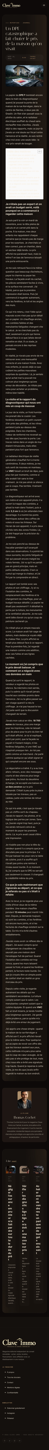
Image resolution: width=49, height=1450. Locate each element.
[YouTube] (20, 1441)
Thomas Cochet (24, 1117)
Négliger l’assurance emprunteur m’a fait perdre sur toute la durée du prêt (10, 1223)
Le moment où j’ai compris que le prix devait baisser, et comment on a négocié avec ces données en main (24, 182)
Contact (10, 1382)
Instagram (11, 1413)
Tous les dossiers (14, 1377)
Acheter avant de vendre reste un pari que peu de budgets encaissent (38, 1220)
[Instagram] (5, 1441)
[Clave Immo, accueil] (11, 5)
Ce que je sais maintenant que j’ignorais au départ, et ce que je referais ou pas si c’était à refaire (24, 193)
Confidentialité (12, 1393)
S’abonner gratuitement (16, 1408)
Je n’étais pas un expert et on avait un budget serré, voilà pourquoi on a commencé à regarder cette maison (22, 160)
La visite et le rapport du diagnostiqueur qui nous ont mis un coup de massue (24, 171)
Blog (24, 57)
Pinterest (10, 1418)
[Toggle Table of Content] (38, 151)
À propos (10, 1372)
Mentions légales (13, 1388)
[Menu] (43, 5)
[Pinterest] (10, 1441)
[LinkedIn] (15, 1441)
